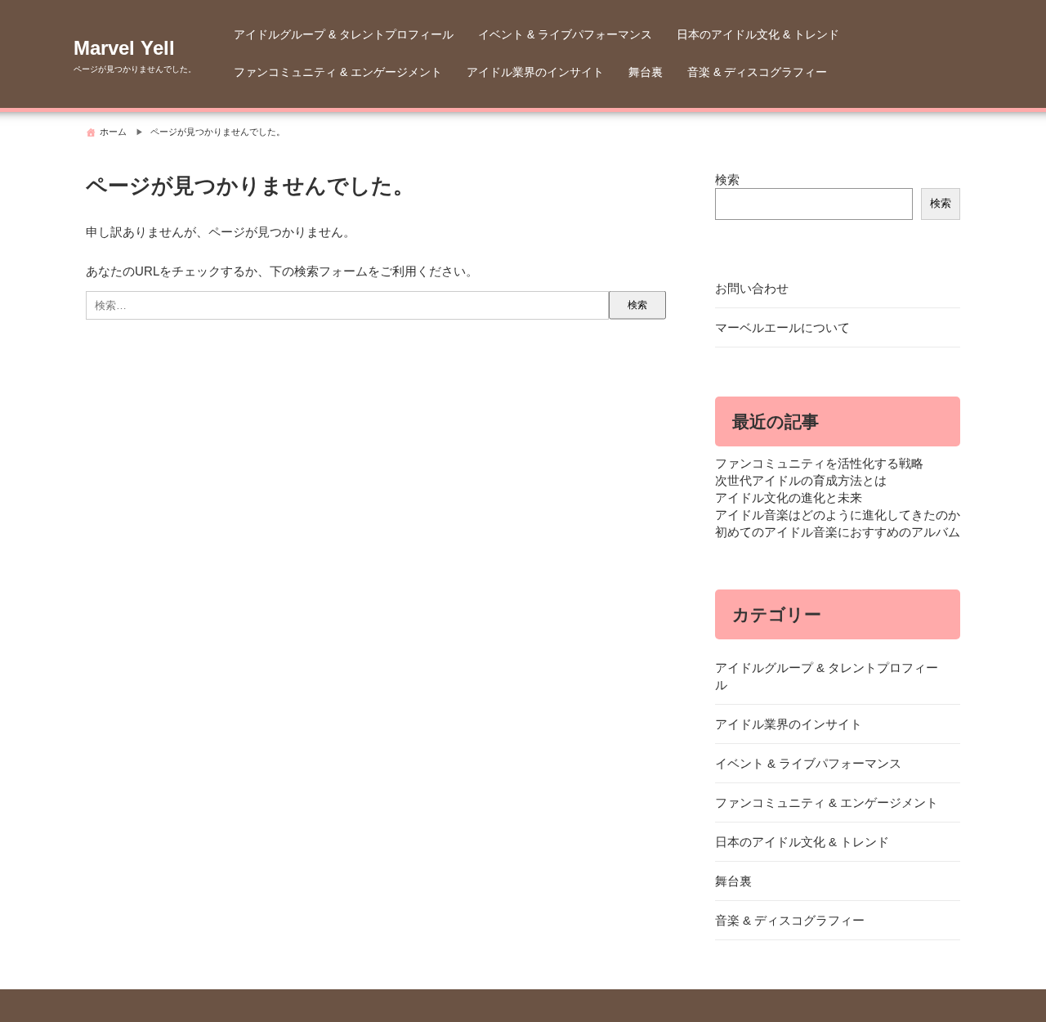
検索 (727, 179)
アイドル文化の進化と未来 (788, 497)
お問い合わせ (752, 288)
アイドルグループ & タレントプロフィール (344, 35)
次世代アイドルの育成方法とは (801, 480)
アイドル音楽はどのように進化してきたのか (837, 515)
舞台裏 (645, 72)
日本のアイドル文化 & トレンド (758, 35)
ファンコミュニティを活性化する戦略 (819, 463)
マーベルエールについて (782, 327)
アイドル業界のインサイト (535, 72)
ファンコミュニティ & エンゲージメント (338, 72)
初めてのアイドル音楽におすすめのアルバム (837, 532)
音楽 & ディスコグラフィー (757, 72)
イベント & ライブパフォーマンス (565, 35)
